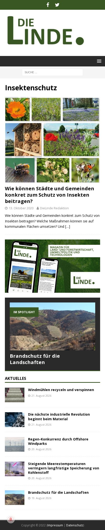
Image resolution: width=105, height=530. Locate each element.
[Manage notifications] (11, 519)
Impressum (55, 525)
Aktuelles (15, 378)
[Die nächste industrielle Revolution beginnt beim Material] (14, 419)
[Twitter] (57, 5)
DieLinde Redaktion (54, 208)
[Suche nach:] (52, 72)
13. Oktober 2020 (21, 208)
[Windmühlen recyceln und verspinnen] (14, 395)
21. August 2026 (41, 395)
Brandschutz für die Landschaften (35, 359)
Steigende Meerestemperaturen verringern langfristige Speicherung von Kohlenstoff (63, 468)
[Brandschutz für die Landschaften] (52, 326)
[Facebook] (47, 5)
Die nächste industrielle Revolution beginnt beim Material (59, 416)
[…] (67, 226)
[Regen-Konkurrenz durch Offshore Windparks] (14, 444)
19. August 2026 (41, 498)
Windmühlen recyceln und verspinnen (61, 389)
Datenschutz (74, 525)
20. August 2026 (41, 449)
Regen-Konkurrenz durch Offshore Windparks (58, 441)
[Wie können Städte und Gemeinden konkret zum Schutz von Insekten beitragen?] (52, 140)
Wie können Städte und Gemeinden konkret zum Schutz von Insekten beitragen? (49, 194)
